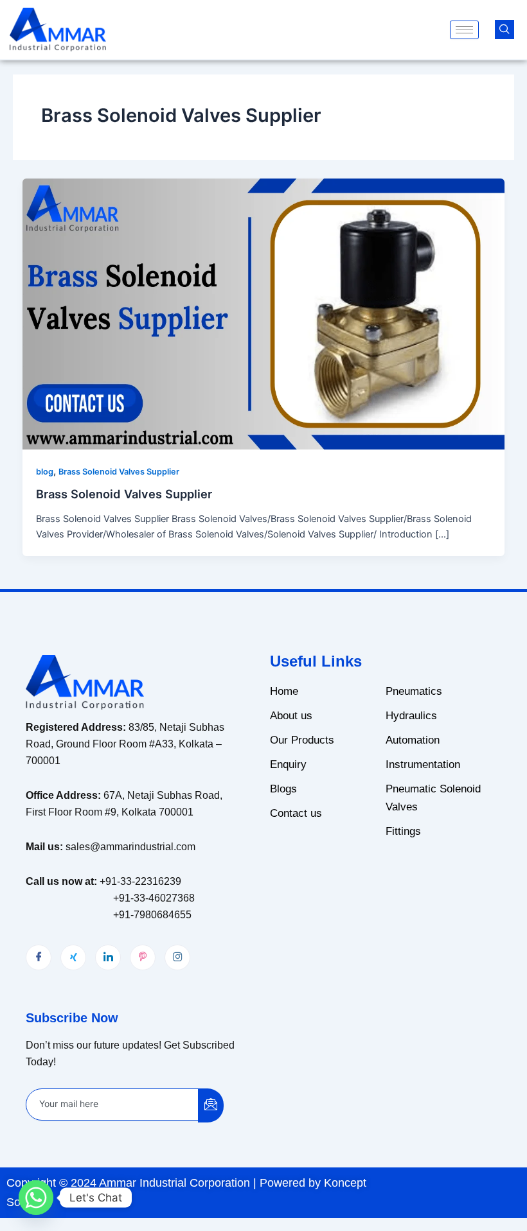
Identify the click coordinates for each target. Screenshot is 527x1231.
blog (44, 471)
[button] (504, 29)
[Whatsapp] (36, 1197)
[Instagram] (177, 957)
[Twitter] (73, 957)
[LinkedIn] (108, 957)
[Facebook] (38, 957)
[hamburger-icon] (464, 30)
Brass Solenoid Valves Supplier (118, 471)
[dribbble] (143, 957)
